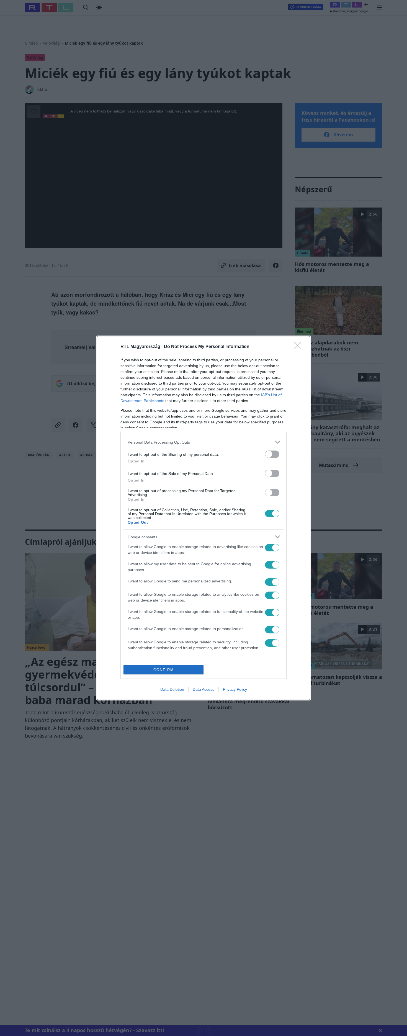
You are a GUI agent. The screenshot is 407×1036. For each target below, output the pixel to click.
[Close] (299, 347)
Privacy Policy (235, 689)
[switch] (272, 454)
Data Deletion (172, 689)
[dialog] (203, 518)
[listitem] (203, 442)
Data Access (203, 689)
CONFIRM (163, 670)
